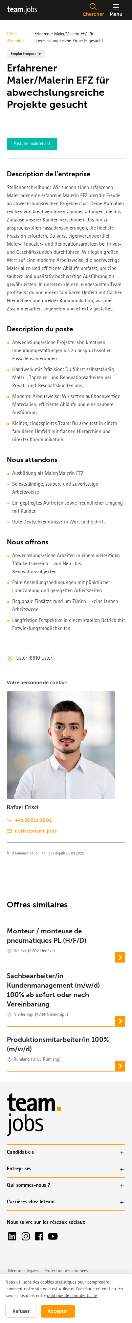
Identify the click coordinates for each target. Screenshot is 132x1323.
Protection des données (66, 1271)
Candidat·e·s (20, 1152)
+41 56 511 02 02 (33, 820)
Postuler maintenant (32, 144)
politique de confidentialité (72, 1296)
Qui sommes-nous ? (28, 1186)
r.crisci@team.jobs (36, 831)
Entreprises (19, 1169)
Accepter (58, 1311)
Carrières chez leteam (30, 1202)
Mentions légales (23, 1271)
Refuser (21, 1311)
